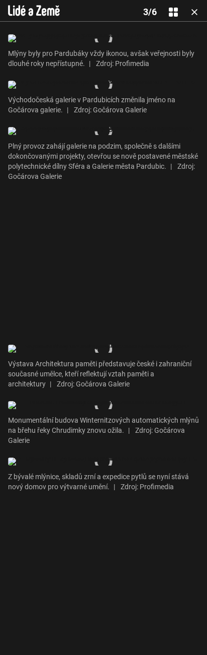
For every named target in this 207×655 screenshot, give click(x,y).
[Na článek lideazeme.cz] (34, 10)
